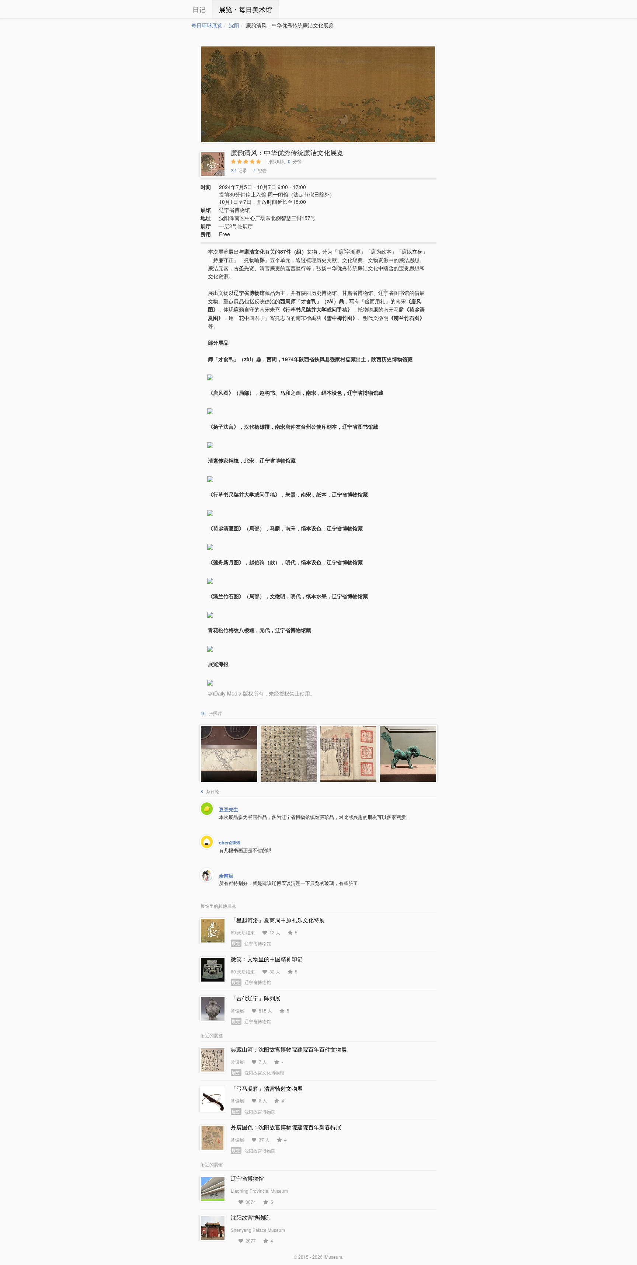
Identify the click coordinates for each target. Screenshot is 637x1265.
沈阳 (234, 25)
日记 (199, 9)
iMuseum (333, 1257)
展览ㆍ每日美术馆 (245, 9)
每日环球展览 (206, 25)
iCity (169, 9)
